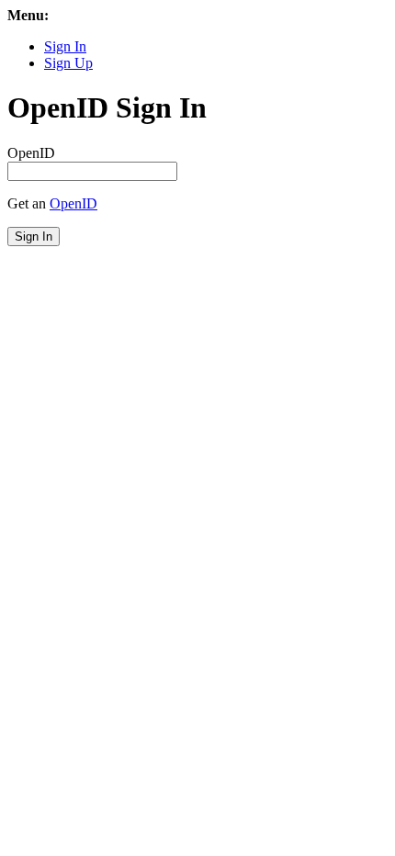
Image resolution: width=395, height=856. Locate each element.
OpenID (31, 153)
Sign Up (68, 63)
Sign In (65, 46)
